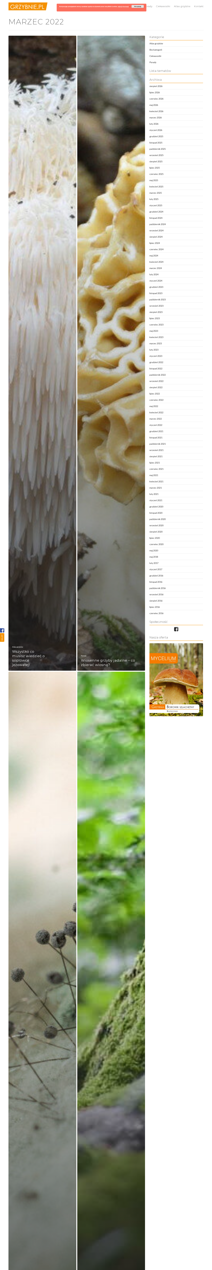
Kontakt (199, 6)
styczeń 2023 (155, 356)
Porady (148, 6)
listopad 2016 (155, 581)
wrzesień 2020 (156, 525)
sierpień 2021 (155, 456)
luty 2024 (153, 274)
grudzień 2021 (156, 431)
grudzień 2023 (156, 287)
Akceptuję (137, 6)
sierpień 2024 (155, 236)
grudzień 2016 (156, 575)
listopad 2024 (155, 218)
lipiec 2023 (154, 318)
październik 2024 (157, 224)
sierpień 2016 (155, 600)
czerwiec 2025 (156, 174)
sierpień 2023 (155, 312)
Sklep (2, 638)
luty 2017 (153, 563)
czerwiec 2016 (156, 613)
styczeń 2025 (155, 205)
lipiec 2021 (154, 462)
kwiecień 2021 (156, 481)
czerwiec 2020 (156, 544)
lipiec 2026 (154, 92)
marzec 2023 (155, 343)
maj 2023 (153, 330)
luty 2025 (153, 199)
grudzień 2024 (156, 211)
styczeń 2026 (155, 130)
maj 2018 (153, 556)
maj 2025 (153, 180)
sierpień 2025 (155, 161)
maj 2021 (153, 475)
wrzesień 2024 (156, 230)
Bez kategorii (155, 49)
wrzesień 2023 (156, 305)
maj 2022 (153, 406)
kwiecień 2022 (156, 412)
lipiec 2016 (154, 607)
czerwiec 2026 (156, 98)
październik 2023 (157, 299)
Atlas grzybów (182, 6)
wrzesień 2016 (156, 594)
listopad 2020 (155, 512)
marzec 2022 (155, 418)
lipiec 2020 (154, 538)
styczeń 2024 (155, 280)
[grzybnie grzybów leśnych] (176, 679)
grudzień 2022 (156, 362)
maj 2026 (153, 105)
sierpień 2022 (155, 387)
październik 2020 (157, 519)
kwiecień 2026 (156, 111)
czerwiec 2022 (156, 400)
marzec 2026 (155, 117)
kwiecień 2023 (156, 337)
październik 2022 (157, 374)
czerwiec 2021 (156, 469)
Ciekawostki (163, 6)
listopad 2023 (155, 293)
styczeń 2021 (155, 500)
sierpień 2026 (155, 86)
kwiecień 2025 (156, 186)
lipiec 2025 (154, 167)
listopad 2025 (155, 142)
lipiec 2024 (154, 243)
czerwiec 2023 (156, 324)
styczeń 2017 (155, 569)
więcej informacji (123, 6)
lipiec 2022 (154, 393)
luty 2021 (153, 494)
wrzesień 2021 (156, 450)
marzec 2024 (155, 268)
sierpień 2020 (155, 531)
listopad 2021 (155, 437)
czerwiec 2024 (156, 249)
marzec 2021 (155, 487)
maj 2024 (153, 255)
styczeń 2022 (155, 425)
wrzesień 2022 (156, 381)
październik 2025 (157, 149)
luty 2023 (153, 349)
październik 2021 (157, 443)
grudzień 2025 (156, 136)
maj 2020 (153, 550)
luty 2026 (153, 123)
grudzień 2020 (156, 506)
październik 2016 (157, 588)
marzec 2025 (155, 192)
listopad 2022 (155, 368)
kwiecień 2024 (156, 261)
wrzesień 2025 (156, 155)
